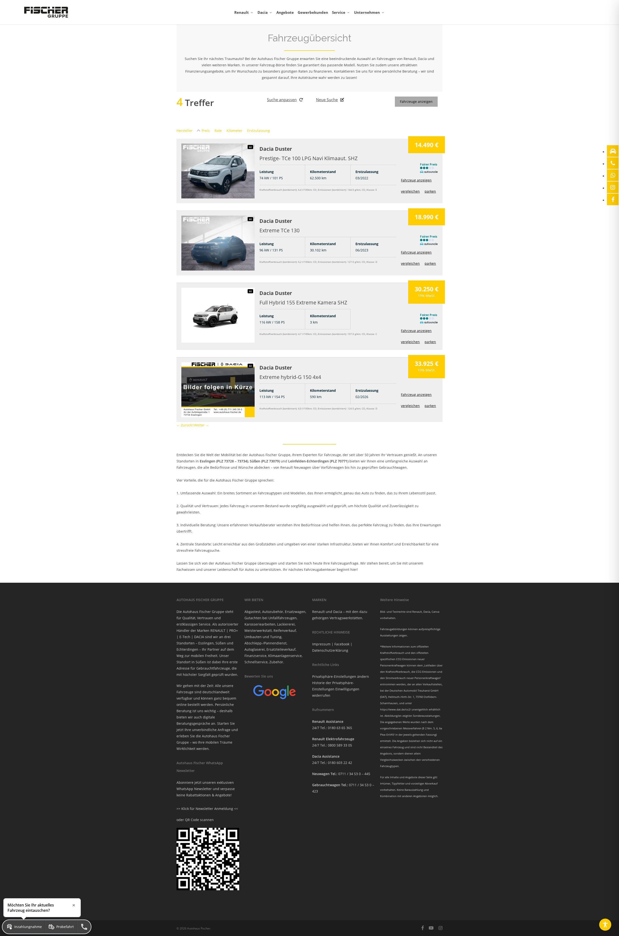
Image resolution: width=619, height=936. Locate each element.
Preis (206, 130)
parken (430, 191)
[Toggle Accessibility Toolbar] (605, 924)
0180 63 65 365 (340, 727)
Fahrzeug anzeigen (416, 180)
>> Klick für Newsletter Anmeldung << (207, 808)
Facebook (341, 644)
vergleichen (410, 191)
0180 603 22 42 (340, 762)
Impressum (321, 644)
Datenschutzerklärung (330, 650)
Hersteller (184, 130)
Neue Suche (327, 99)
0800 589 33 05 (340, 745)
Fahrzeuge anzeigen (416, 101)
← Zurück (184, 425)
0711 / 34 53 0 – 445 (354, 773)
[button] (23, 927)
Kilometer (234, 130)
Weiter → (201, 425)
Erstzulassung (258, 130)
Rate (218, 130)
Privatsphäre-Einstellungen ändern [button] (340, 676)
